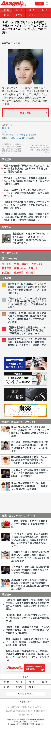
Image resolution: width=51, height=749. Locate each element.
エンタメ (31, 15)
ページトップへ (25, 694)
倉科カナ (33, 268)
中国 (16, 264)
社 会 (31, 10)
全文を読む (25, 113)
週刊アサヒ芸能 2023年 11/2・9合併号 (18, 138)
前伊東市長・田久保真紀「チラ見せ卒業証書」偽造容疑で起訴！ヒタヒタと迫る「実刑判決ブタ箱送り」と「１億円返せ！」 (27, 288)
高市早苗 (6, 268)
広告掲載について (25, 715)
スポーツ (19, 10)
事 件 (6, 15)
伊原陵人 (6, 272)
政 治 (44, 10)
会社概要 (11, 707)
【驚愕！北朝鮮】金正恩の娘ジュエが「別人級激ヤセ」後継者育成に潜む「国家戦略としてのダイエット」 (27, 330)
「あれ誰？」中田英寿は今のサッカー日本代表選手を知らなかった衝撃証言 (39, 148)
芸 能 (6, 10)
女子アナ (19, 15)
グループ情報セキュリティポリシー (29, 707)
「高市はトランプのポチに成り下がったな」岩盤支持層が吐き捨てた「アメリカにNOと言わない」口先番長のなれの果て (27, 302)
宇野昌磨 (23, 135)
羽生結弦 (32, 135)
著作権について (40, 711)
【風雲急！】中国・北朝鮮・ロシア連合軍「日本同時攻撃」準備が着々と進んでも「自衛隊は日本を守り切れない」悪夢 (27, 317)
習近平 (25, 264)
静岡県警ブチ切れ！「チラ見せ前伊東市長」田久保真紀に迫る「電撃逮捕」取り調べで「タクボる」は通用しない (27, 342)
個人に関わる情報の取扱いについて (19, 711)
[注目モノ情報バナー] (25, 400)
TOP (39, 4)
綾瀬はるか (20, 268)
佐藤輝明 (18, 272)
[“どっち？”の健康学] (25, 384)
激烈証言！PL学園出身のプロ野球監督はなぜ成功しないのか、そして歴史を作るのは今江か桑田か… (12, 148)
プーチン (6, 264)
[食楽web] (25, 416)
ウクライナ (37, 264)
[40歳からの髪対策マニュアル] (25, 369)
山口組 (29, 272)
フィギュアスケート (10, 135)
